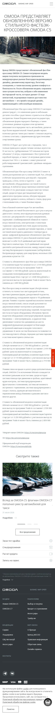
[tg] (5, 673)
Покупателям (33, 599)
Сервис (6, 630)
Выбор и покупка (35, 604)
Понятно (10, 709)
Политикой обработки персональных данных (22, 699)
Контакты (7, 656)
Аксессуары (33, 613)
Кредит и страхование (37, 608)
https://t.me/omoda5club (20, 446)
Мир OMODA (32, 625)
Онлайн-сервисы (35, 649)
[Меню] (51, 3)
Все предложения (27, 532)
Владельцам (8, 625)
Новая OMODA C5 (10, 604)
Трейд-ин (32, 618)
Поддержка (8, 634)
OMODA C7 (7, 608)
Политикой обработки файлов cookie (19, 702)
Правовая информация (38, 639)
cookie (26, 688)
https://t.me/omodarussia (35, 432)
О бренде (32, 630)
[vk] (12, 673)
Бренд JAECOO (34, 634)
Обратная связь (35, 644)
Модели (6, 599)
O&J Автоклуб (9, 639)
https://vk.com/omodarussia (17, 438)
